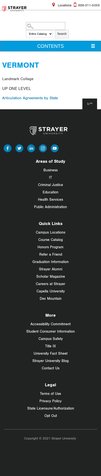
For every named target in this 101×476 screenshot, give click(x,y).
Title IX (50, 346)
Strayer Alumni (50, 269)
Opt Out (50, 415)
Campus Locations (50, 232)
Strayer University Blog (50, 361)
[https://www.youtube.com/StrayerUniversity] (55, 147)
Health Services (50, 199)
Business (50, 170)
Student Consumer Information (50, 331)
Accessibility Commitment (50, 324)
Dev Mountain (51, 298)
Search (62, 34)
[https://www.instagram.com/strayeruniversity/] (43, 147)
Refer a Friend (50, 254)
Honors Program (50, 247)
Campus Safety (50, 338)
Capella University (51, 291)
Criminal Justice (50, 185)
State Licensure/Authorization (50, 408)
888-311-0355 (89, 5)
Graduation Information (50, 261)
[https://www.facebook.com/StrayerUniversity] (8, 147)
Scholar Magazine (50, 276)
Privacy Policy (50, 401)
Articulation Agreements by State (30, 98)
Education (50, 192)
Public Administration (50, 207)
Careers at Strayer (50, 284)
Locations (64, 5)
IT (50, 177)
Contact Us (50, 368)
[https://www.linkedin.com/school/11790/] (31, 147)
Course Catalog (50, 239)
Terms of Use (50, 393)
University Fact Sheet (50, 353)
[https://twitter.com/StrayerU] (19, 147)
